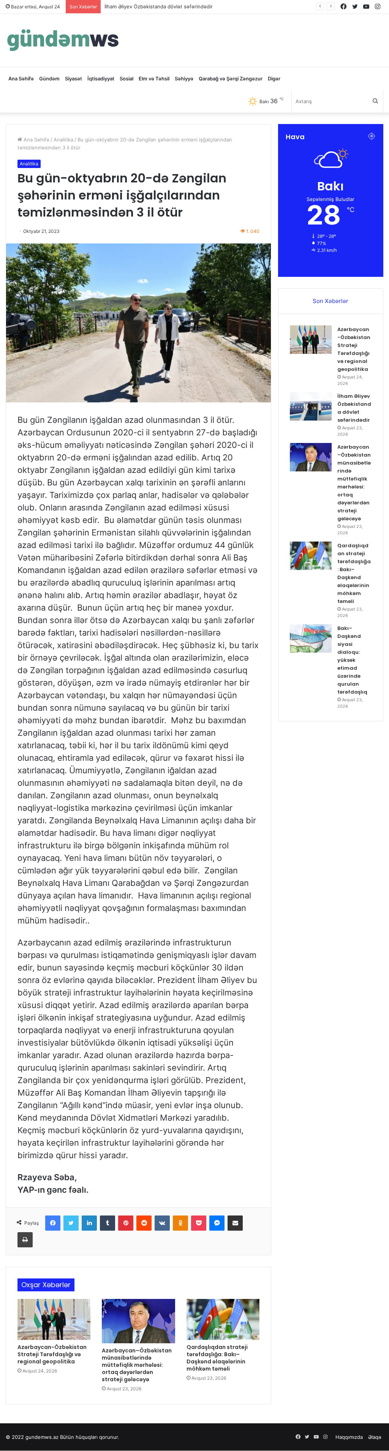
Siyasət (73, 78)
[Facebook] (52, 1223)
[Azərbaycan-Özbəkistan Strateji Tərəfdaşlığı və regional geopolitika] (53, 1319)
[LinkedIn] (89, 1223)
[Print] (25, 1239)
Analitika (63, 140)
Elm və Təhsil (154, 78)
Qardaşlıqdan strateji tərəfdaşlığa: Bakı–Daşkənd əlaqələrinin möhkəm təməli (217, 1357)
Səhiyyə (184, 78)
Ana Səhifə (21, 78)
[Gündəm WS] (63, 40)
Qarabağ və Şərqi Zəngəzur (230, 78)
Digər (274, 78)
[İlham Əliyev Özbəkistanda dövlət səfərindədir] (311, 406)
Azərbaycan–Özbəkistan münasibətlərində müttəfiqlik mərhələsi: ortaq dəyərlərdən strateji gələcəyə (137, 1365)
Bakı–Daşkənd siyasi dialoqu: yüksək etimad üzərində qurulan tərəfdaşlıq (352, 660)
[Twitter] (71, 1223)
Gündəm (49, 78)
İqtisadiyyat (100, 78)
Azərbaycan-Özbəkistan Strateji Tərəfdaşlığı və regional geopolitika (52, 1354)
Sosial (126, 78)
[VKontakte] (162, 1223)
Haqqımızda (349, 1437)
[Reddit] (144, 1223)
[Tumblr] (107, 1223)
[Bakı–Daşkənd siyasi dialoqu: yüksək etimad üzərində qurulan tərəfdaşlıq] (311, 638)
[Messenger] (217, 1223)
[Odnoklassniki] (180, 1223)
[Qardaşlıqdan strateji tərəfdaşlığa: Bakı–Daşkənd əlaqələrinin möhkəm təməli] (223, 1319)
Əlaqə (374, 1437)
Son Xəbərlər (330, 301)
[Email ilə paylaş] (235, 1223)
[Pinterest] (125, 1223)
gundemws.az (42, 1437)
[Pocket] (198, 1223)
